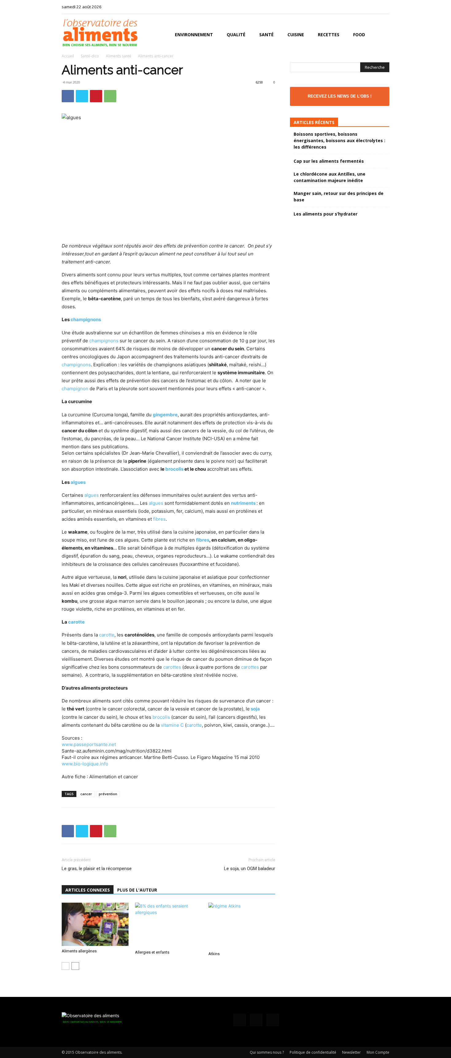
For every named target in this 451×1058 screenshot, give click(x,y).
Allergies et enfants (152, 952)
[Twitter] (384, 6)
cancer (86, 794)
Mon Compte (378, 1052)
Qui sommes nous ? (267, 1052)
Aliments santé (118, 56)
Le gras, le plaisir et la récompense (97, 868)
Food (359, 34)
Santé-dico (90, 56)
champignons (86, 319)
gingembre (165, 415)
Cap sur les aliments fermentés (329, 161)
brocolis (174, 469)
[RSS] (374, 6)
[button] (382, 35)
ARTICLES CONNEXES (87, 890)
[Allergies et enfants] (168, 925)
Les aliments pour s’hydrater (325, 214)
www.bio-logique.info (85, 764)
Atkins (214, 953)
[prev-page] (65, 966)
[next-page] (75, 966)
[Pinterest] (96, 96)
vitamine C (172, 725)
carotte (76, 622)
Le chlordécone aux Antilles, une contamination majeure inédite (329, 177)
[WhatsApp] (110, 96)
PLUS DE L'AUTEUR (137, 890)
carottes (172, 667)
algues (78, 482)
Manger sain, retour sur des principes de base (339, 196)
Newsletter (351, 1052)
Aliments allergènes (79, 951)
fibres (159, 519)
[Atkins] (241, 926)
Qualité (236, 34)
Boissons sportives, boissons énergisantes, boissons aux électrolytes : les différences (339, 140)
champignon (75, 388)
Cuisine (295, 34)
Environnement (194, 34)
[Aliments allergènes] (95, 924)
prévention (108, 794)
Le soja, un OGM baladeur (249, 868)
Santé (266, 34)
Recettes (328, 34)
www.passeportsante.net (89, 744)
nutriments (243, 503)
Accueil (68, 56)
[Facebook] (364, 6)
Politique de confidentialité (313, 1052)
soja (255, 709)
